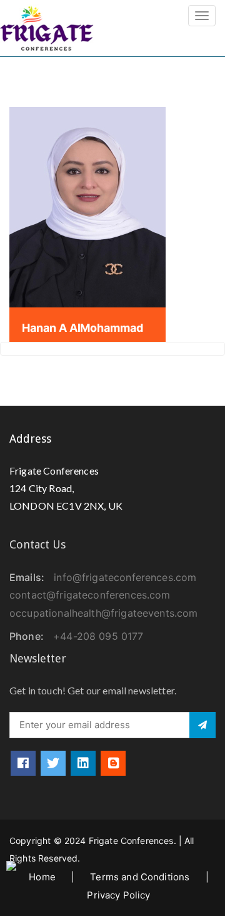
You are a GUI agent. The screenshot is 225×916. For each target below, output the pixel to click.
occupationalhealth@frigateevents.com (103, 613)
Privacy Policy (118, 895)
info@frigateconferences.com (125, 577)
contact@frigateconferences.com (90, 595)
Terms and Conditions (139, 877)
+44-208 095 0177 (98, 636)
